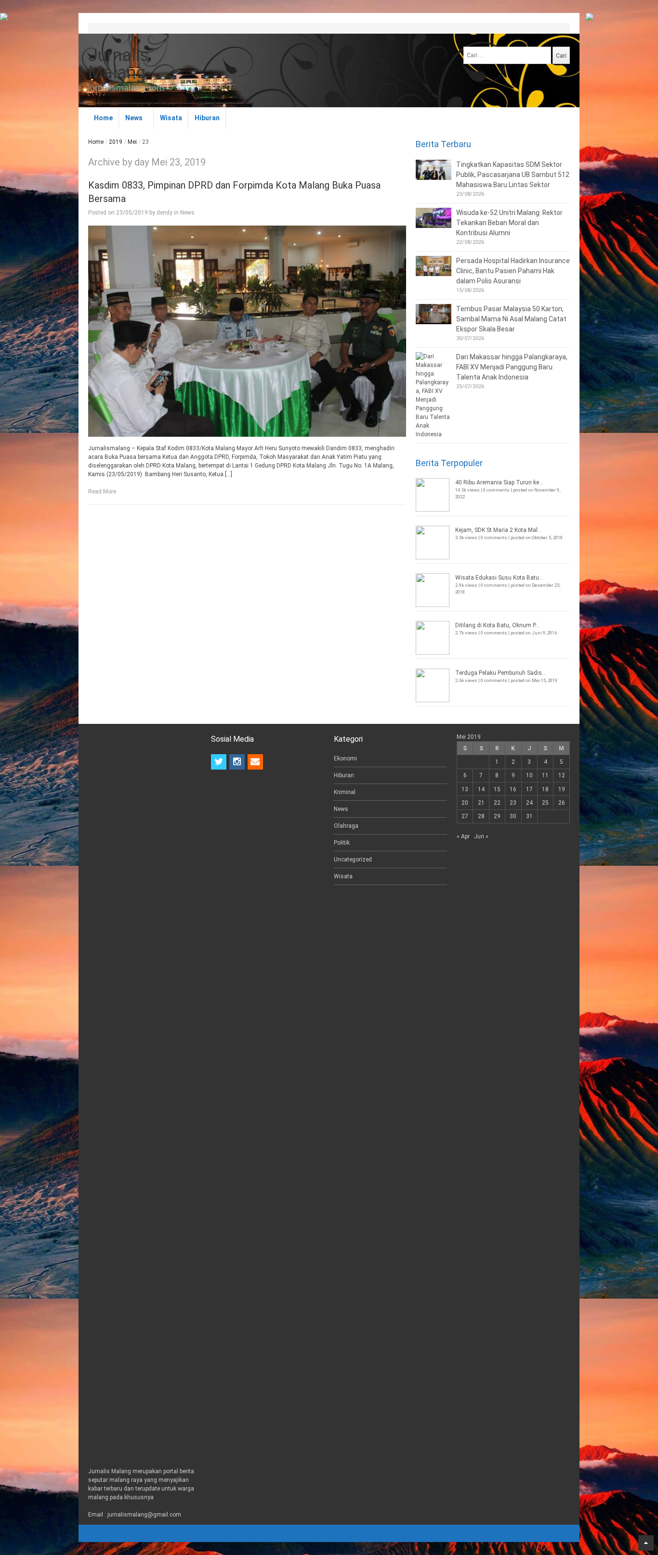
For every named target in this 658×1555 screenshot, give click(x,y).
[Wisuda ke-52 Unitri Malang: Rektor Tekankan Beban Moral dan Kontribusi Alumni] (433, 218)
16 (513, 789)
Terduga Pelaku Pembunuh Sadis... (500, 673)
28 (481, 816)
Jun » (481, 836)
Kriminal (344, 792)
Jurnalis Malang (118, 64)
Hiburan (207, 118)
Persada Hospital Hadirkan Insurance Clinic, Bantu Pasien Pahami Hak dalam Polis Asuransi (513, 271)
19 (561, 789)
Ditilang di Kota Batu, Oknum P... (497, 625)
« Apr (463, 836)
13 (464, 789)
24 (529, 802)
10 (529, 775)
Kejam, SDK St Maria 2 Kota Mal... (498, 530)
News (134, 118)
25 (545, 802)
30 (513, 816)
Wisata (171, 118)
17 (529, 789)
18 (545, 789)
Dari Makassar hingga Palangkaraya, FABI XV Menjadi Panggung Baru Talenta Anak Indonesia (511, 367)
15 (497, 789)
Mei (132, 142)
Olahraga (346, 825)
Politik (342, 842)
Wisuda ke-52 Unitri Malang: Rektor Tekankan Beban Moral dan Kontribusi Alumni (509, 223)
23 (513, 802)
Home (103, 118)
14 (481, 789)
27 (464, 816)
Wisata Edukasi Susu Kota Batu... (499, 577)
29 (497, 816)
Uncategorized (353, 859)
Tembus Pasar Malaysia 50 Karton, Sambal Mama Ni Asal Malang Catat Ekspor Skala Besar (511, 319)
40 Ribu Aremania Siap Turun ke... (499, 482)
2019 (115, 142)
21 (481, 802)
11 (545, 775)
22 (497, 802)
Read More (102, 491)
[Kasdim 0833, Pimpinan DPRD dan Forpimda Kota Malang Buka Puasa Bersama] (247, 331)
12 (561, 775)
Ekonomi (345, 758)
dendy (164, 212)
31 (529, 816)
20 (464, 802)
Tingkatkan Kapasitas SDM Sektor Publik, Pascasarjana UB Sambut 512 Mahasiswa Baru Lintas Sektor (512, 175)
